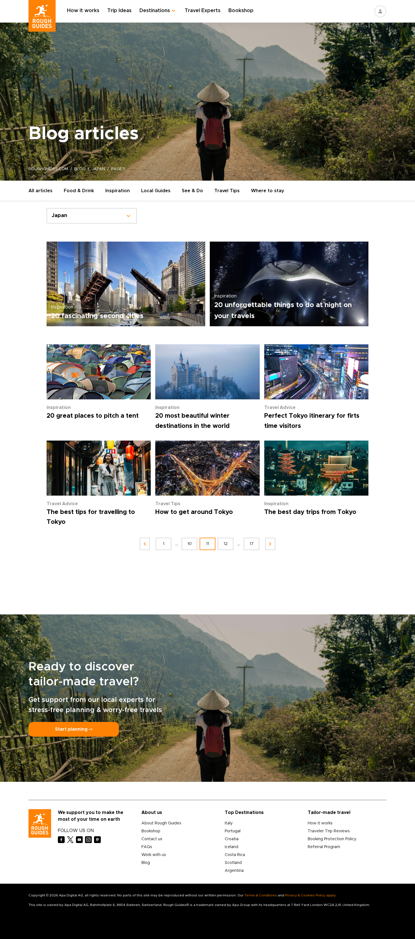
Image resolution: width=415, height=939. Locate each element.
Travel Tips (227, 191)
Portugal (233, 831)
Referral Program (324, 847)
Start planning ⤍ (73, 729)
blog (80, 169)
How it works (83, 10)
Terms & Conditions (260, 895)
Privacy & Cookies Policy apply (310, 895)
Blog (145, 863)
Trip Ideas (119, 10)
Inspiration (117, 191)
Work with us (153, 855)
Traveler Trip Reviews (329, 831)
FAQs (146, 847)
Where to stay (267, 191)
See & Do (192, 191)
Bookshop (241, 10)
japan (98, 169)
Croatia (232, 839)
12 (226, 544)
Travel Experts (202, 10)
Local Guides (156, 191)
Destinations (154, 10)
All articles (41, 191)
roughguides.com (48, 169)
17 (252, 544)
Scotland (233, 863)
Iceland (231, 847)
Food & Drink (79, 191)
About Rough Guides (161, 823)
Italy (229, 823)
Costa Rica (235, 855)
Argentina (234, 871)
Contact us (151, 839)
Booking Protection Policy (332, 839)
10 (189, 544)
